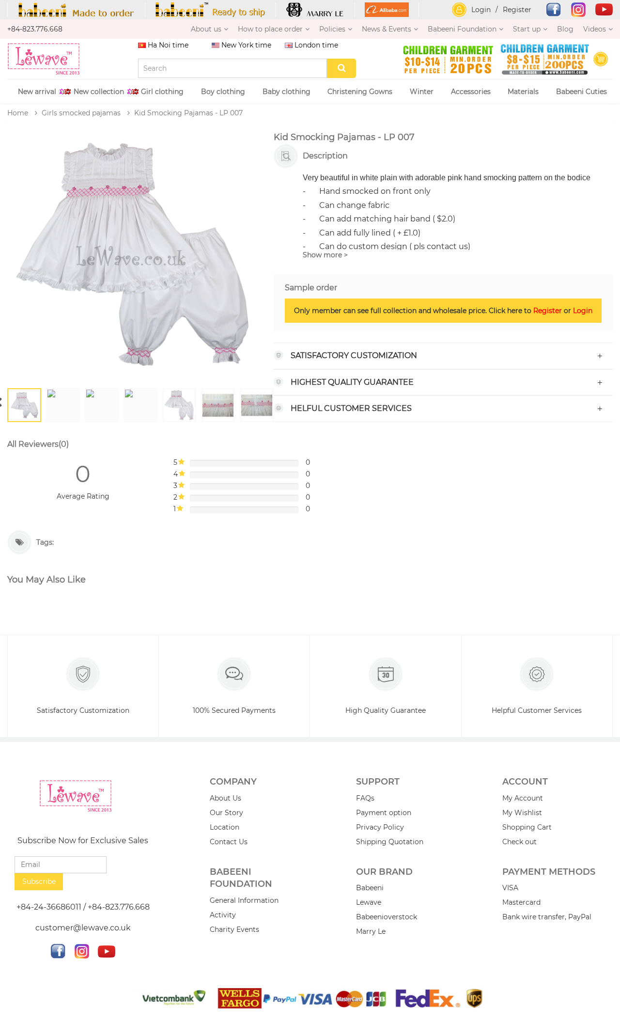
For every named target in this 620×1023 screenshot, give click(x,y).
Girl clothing (162, 91)
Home (17, 113)
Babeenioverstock (386, 917)
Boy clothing (223, 91)
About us (206, 29)
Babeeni (370, 887)
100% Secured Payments (234, 710)
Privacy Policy (380, 827)
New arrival (37, 91)
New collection (99, 91)
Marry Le (371, 931)
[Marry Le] (315, 9)
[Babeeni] (76, 9)
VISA (510, 887)
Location (224, 827)
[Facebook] (548, 9)
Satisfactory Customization (354, 355)
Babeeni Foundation (462, 29)
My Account (522, 798)
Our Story (226, 812)
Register (517, 9)
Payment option (383, 812)
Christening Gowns (359, 91)
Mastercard (521, 902)
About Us (225, 798)
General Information (244, 900)
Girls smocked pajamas (81, 113)
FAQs (365, 798)
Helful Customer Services (351, 408)
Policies (332, 29)
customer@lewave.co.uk (83, 927)
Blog (565, 29)
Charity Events (234, 929)
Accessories (471, 91)
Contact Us (229, 841)
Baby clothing (286, 91)
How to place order (270, 29)
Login (481, 9)
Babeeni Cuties (581, 91)
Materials (523, 91)
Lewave (368, 902)
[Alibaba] (387, 9)
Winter (422, 91)
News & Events (386, 29)
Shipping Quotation (389, 841)
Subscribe (39, 881)
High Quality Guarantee (385, 710)
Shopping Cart (527, 827)
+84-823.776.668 (34, 29)
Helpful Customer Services (537, 710)
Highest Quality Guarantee (352, 382)
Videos (594, 29)
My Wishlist (522, 812)
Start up (527, 29)
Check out (519, 841)
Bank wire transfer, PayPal (546, 917)
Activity (223, 915)
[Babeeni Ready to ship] (210, 9)
